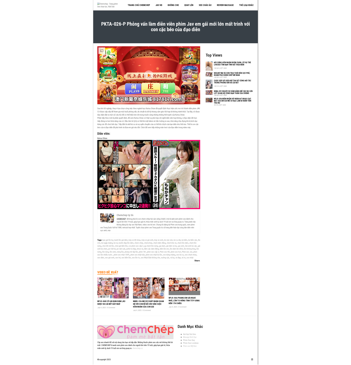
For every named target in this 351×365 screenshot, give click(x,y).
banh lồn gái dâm (121, 240)
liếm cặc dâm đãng (151, 249)
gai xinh (181, 246)
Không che (173, 5)
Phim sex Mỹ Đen (190, 346)
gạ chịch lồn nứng (151, 246)
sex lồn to (136, 257)
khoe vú (140, 249)
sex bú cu (180, 254)
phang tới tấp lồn (131, 252)
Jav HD (158, 5)
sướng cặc (165, 257)
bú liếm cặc (192, 240)
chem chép (139, 243)
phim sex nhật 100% (121, 254)
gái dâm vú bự (171, 246)
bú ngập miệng (107, 243)
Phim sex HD (165, 252)
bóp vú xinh (158, 240)
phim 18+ (142, 252)
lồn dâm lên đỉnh (176, 249)
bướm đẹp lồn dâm (126, 243)
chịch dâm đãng (159, 243)
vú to (184, 257)
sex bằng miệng (169, 254)
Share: (197, 260)
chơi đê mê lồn (108, 246)
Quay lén (188, 5)
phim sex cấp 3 (153, 252)
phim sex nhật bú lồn (154, 254)
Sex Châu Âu (205, 5)
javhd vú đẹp (131, 249)
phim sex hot (176, 252)
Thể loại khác (246, 5)
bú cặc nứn (168, 240)
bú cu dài (177, 240)
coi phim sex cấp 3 (136, 246)
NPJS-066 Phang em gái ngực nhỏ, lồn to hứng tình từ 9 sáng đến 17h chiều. (184, 301)
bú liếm (184, 240)
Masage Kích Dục (190, 337)
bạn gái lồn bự (107, 240)
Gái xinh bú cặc (191, 246)
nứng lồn (120, 252)
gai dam (162, 246)
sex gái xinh (109, 257)
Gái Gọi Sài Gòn (189, 334)
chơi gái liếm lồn (121, 246)
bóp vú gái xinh (147, 240)
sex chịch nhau (191, 254)
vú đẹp (178, 257)
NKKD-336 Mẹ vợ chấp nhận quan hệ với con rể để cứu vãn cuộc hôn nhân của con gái (148, 304)
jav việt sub (121, 249)
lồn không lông (190, 249)
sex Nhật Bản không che (150, 257)
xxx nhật (190, 257)
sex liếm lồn (126, 257)
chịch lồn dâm (182, 243)
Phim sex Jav (187, 252)
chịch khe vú (171, 243)
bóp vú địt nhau (135, 240)
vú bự (172, 257)
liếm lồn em (164, 249)
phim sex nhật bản (137, 254)
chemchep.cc (137, 348)
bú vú (116, 243)
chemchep (148, 243)
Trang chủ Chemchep (139, 5)
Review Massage (225, 5)
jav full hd (112, 249)
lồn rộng (105, 252)
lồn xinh (113, 252)
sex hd (118, 257)
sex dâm (100, 257)
